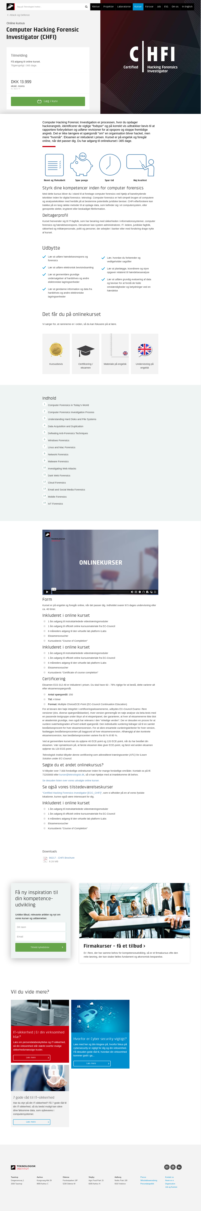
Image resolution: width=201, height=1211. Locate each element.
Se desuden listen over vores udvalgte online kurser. (70, 780)
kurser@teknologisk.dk (71, 774)
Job (159, 6)
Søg (86, 6)
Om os (175, 6)
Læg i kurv (51, 101)
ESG (166, 6)
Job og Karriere (171, 1187)
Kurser (138, 6)
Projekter (108, 6)
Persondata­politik (147, 1184)
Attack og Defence (19, 15)
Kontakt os (169, 1177)
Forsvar (149, 6)
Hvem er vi (169, 1180)
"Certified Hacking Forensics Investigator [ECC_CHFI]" (72, 792)
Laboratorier (124, 6)
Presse (143, 1177)
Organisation (170, 1184)
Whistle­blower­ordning (148, 1180)
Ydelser (96, 6)
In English (187, 6)
